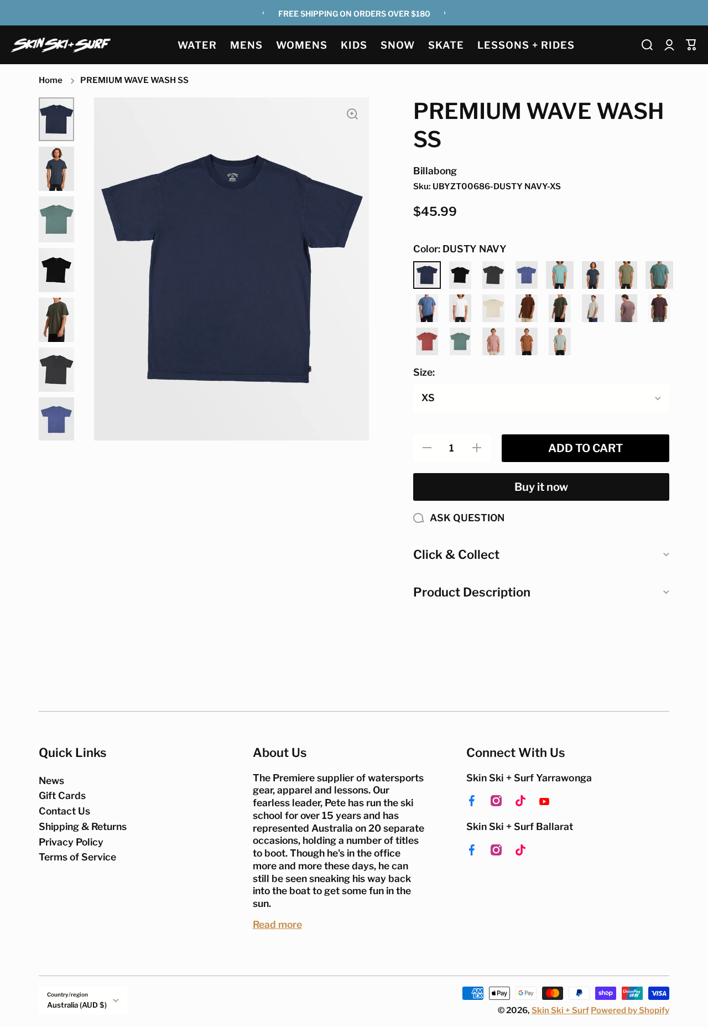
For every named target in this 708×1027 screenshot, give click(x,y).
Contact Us (64, 811)
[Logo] (61, 44)
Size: (424, 372)
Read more (277, 924)
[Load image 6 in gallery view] (56, 369)
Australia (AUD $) (77, 1004)
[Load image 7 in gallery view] (56, 419)
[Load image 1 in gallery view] (56, 119)
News (51, 780)
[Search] (647, 44)
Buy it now (541, 487)
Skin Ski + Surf (560, 1010)
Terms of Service (77, 857)
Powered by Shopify (630, 1010)
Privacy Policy (71, 842)
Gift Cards (62, 795)
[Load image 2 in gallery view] (56, 169)
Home (51, 80)
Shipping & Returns (83, 826)
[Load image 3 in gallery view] (56, 219)
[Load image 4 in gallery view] (56, 270)
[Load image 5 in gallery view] (56, 320)
